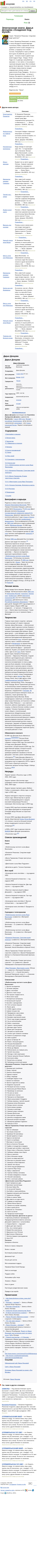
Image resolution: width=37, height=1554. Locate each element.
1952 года (21, 419)
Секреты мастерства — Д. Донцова (17, 1337)
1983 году (31, 591)
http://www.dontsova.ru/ (18, 412)
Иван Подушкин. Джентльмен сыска (17, 968)
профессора (13, 595)
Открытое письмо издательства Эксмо (18, 1310)
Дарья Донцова (15, 1379)
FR (34, 1)
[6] (17, 737)
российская (8, 421)
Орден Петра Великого (27, 819)
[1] (27, 541)
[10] (14, 767)
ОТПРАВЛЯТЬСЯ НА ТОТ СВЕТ (12, 1464)
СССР (22, 377)
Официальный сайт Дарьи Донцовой (17, 1363)
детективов (17, 423)
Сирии (26, 517)
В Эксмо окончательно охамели (16, 1312)
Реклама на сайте (21, 1484)
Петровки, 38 (27, 690)
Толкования (18, 16)
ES (30, 1)
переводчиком (25, 519)
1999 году (25, 560)
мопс (19, 651)
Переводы (10, 19)
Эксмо (18, 562)
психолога (24, 593)
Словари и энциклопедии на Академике (16, 7)
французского (9, 521)
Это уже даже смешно (13, 1321)
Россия (18, 381)
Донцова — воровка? (13, 1302)
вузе (19, 639)
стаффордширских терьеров (14, 680)
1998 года (13, 539)
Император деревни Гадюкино (6, 181)
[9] (12, 767)
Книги (27, 19)
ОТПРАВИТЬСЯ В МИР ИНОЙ (12, 1416)
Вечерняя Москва (16, 525)
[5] (15, 737)
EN (23, 1)
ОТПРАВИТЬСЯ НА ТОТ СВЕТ (12, 1432)
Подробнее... (19, 128)
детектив (18, 400)
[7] (18, 737)
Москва (18, 377)
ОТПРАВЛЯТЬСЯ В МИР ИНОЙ (12, 1448)
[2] (11, 737)
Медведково (16, 643)
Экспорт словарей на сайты (7, 1490)
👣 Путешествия (4, 1487)
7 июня (18, 374)
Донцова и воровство (13, 1306)
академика (8, 600)
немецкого (29, 533)
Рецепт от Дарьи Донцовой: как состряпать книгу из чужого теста (18, 1333)
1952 (21, 374)
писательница (17, 421)
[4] (14, 737)
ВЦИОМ (7, 831)
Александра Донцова (13, 593)
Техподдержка (12, 1484)
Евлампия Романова (9, 1404)
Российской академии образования (16, 602)
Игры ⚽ (27, 22)
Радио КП (10, 582)
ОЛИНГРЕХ (5, 1388)
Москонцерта (17, 509)
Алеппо (31, 517)
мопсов (20, 676)
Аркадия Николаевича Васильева (16, 505)
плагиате (8, 738)
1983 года (10, 523)
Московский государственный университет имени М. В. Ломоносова (19, 513)
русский (18, 403)
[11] (13, 825)
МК (11, 1335)
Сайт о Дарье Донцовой (12, 1366)
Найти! (32, 11)
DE (27, 1)
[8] (14, 756)
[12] (18, 833)
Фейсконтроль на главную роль (7, 133)
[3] (13, 737)
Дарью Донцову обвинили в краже (17, 1317)
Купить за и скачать (18, 98)
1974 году (27, 509)
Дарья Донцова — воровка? (15, 1325)
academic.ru (7, 3)
